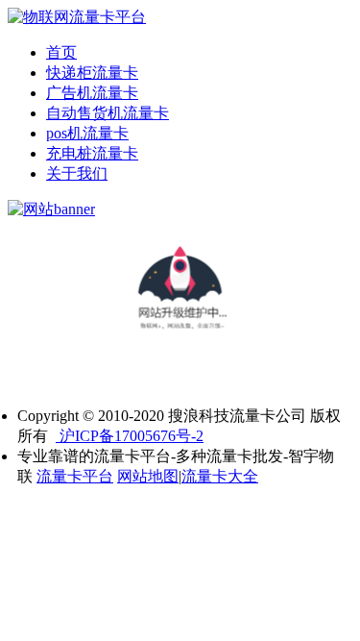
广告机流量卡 (92, 93)
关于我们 (77, 173)
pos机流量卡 (87, 133)
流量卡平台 (74, 476)
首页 (61, 52)
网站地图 (148, 476)
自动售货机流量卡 (107, 113)
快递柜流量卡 (92, 72)
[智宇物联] (77, 17)
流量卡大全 (219, 476)
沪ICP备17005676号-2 (130, 436)
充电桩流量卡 (92, 153)
